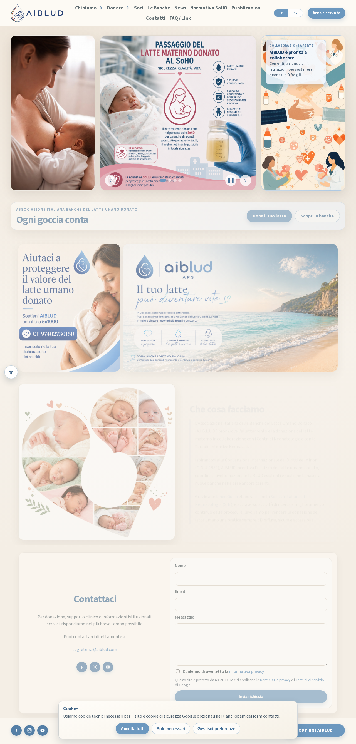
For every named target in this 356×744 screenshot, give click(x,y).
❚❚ (230, 180)
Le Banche (158, 7)
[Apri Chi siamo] (100, 8)
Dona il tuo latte (269, 214)
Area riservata (326, 13)
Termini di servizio (310, 678)
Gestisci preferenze (216, 728)
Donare (115, 7)
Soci (139, 7)
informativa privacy (246, 670)
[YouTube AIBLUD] (108, 665)
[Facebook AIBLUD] (81, 665)
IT (281, 13)
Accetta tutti (132, 728)
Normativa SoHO (208, 7)
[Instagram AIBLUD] (95, 665)
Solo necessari (171, 728)
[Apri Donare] (127, 8)
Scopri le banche (317, 214)
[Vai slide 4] (180, 180)
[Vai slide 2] (169, 180)
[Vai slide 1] (163, 180)
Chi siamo (86, 7)
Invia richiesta (251, 695)
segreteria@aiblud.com (95, 648)
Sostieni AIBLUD (314, 730)
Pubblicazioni (246, 7)
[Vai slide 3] (175, 180)
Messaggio (184, 616)
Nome (180, 564)
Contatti (155, 18)
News (180, 7)
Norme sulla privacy (275, 678)
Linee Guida (227, 493)
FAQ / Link (180, 18)
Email (180, 590)
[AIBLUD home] (37, 13)
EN (295, 13)
